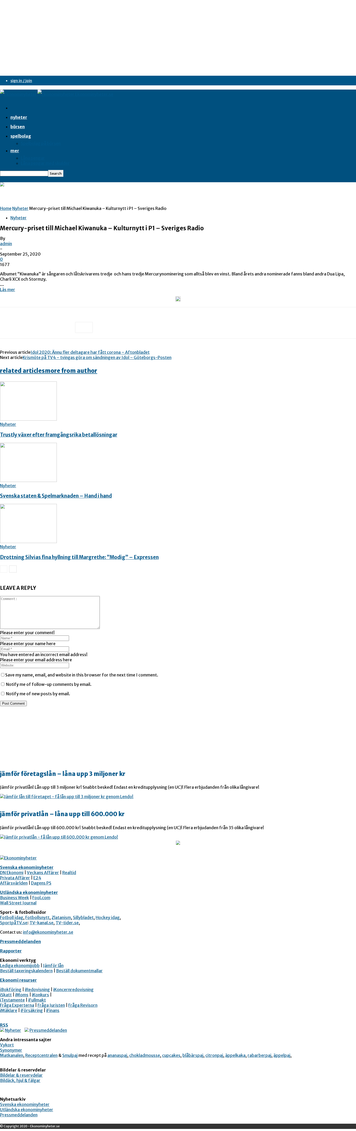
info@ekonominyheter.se (48, 932)
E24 (37, 877)
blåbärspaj (192, 1055)
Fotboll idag (11, 917)
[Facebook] (8, 327)
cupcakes (171, 1055)
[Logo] (19, 94)
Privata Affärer (15, 877)
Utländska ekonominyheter (29, 892)
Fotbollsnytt (37, 917)
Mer (14, 150)
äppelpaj (281, 1055)
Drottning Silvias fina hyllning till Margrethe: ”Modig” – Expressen (79, 557)
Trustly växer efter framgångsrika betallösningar (58, 435)
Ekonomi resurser (18, 980)
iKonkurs (40, 994)
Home (5, 208)
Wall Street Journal (18, 902)
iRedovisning (37, 989)
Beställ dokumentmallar (79, 970)
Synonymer (11, 1050)
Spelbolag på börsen (41, 143)
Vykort (7, 1044)
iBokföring (10, 989)
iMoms (21, 994)
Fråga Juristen (51, 1005)
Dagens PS (41, 883)
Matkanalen (11, 1055)
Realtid (69, 872)
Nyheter (18, 117)
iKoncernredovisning (73, 989)
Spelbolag (20, 136)
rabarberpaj (259, 1055)
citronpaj (214, 1055)
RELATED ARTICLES (22, 370)
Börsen (17, 126)
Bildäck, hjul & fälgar (20, 1080)
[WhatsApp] (64, 327)
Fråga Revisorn (82, 1005)
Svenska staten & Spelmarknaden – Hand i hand (56, 496)
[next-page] (13, 569)
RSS (4, 1025)
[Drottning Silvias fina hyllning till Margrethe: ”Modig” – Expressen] (28, 541)
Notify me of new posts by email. (38, 693)
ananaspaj (117, 1055)
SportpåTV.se (13, 922)
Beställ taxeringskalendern (26, 970)
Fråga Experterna (17, 1005)
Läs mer (7, 289)
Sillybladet (83, 917)
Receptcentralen (41, 1055)
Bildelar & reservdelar (21, 1075)
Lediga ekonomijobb (20, 965)
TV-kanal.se (41, 922)
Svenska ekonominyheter (26, 867)
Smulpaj (70, 1055)
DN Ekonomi (11, 872)
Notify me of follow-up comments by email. (48, 684)
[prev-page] (3, 569)
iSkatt (6, 994)
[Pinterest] (46, 327)
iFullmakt (37, 1000)
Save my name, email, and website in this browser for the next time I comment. (81, 675)
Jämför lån (53, 965)
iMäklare (8, 1010)
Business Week (14, 897)
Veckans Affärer (43, 872)
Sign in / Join (21, 80)
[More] (84, 327)
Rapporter (11, 950)
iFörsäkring (32, 1010)
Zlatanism (61, 917)
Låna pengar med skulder (45, 163)
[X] (27, 327)
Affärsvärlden (14, 883)
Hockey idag (108, 917)
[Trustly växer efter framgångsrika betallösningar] (28, 419)
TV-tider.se (67, 922)
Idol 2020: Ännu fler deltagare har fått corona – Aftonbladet (90, 352)
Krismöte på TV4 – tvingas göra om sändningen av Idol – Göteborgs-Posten (97, 357)
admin (6, 243)
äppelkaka (235, 1055)
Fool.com (41, 897)
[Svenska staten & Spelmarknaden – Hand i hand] (28, 480)
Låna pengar (33, 158)
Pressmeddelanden (20, 941)
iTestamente (12, 1000)
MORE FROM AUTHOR (71, 370)
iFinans (52, 1010)
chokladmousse (144, 1055)
